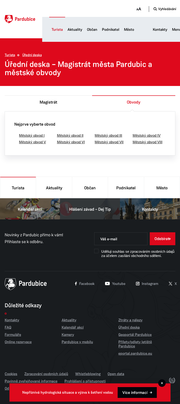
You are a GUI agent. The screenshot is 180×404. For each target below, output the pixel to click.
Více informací (134, 392)
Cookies (11, 374)
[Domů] (20, 19)
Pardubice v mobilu (77, 342)
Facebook (86, 283)
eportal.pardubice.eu (135, 353)
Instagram (150, 283)
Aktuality (75, 29)
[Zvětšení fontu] (138, 9)
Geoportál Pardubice (135, 334)
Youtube (118, 283)
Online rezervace (18, 342)
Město (129, 29)
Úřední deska (32, 55)
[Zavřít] (162, 383)
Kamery (68, 334)
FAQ (8, 327)
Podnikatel (110, 29)
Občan (92, 29)
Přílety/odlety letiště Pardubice (135, 344)
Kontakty (160, 29)
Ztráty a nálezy (130, 320)
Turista (57, 29)
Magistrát (48, 102)
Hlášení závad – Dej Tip (90, 209)
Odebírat (161, 238)
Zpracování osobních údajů (46, 374)
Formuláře (13, 334)
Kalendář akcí (30, 209)
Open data (116, 374)
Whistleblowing (88, 374)
